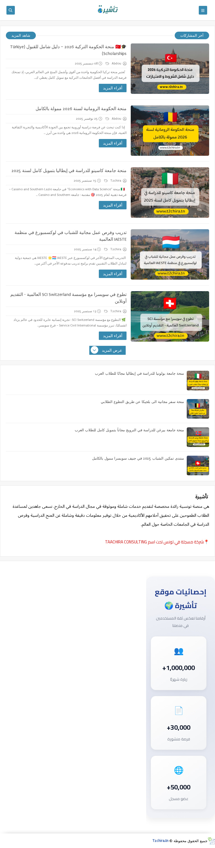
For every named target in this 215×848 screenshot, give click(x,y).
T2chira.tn (161, 841)
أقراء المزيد (112, 88)
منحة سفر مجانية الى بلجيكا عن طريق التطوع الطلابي (142, 402)
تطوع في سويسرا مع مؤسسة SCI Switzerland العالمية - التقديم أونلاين (68, 298)
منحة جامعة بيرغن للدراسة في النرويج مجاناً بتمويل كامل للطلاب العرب (129, 430)
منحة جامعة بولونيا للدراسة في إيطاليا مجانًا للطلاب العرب (139, 374)
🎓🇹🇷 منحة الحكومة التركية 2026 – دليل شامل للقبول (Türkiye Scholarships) (68, 50)
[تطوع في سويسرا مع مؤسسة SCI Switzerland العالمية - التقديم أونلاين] (170, 316)
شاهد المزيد (20, 36)
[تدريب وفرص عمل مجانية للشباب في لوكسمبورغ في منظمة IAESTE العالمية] (170, 254)
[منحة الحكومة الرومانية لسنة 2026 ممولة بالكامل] (170, 130)
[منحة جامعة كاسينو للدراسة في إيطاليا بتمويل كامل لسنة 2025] (170, 192)
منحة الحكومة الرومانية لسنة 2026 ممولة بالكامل (81, 108)
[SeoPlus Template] (211, 841)
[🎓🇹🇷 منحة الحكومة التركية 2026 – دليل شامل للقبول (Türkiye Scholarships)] (170, 68)
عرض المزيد (112, 350)
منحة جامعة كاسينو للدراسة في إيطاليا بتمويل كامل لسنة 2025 (69, 170)
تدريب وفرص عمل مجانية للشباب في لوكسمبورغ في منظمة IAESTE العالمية (71, 236)
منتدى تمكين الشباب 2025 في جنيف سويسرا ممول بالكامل (138, 458)
